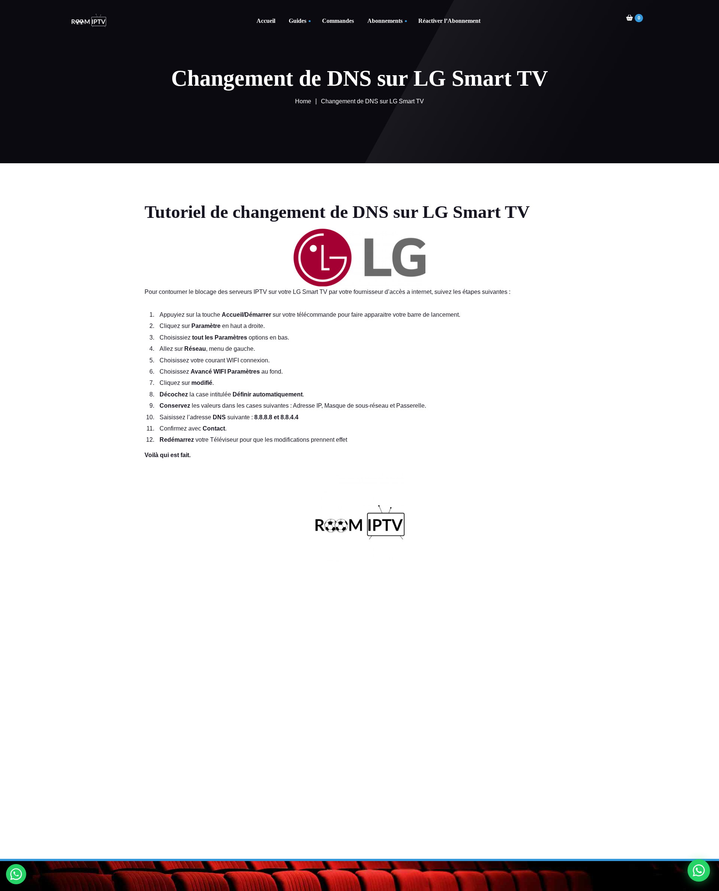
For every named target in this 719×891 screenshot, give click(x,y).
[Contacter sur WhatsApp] (16, 874)
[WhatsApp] (699, 871)
